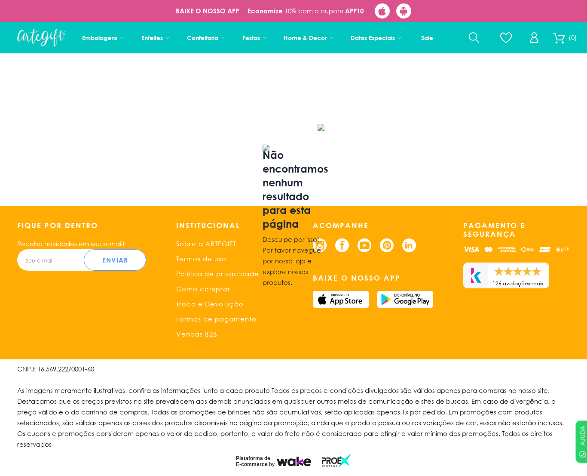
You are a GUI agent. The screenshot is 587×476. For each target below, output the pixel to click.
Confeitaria (202, 37)
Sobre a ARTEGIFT (206, 243)
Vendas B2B (196, 334)
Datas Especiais (373, 37)
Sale (427, 37)
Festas (251, 37)
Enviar (115, 260)
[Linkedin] (409, 245)
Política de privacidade (217, 273)
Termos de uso (201, 258)
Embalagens (99, 37)
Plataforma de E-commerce (253, 461)
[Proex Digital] (336, 460)
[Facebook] (342, 245)
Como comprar (203, 288)
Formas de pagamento (216, 319)
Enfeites (152, 37)
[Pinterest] (387, 245)
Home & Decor (305, 37)
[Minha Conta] (534, 37)
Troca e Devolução (210, 304)
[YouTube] (364, 245)
